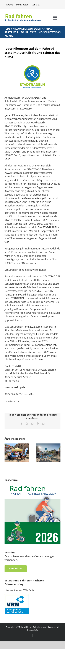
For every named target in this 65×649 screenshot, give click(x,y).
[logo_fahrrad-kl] (23, 13)
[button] (7, 453)
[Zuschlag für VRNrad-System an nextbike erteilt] (48, 445)
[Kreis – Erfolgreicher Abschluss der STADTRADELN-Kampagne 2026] (17, 445)
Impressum (53, 627)
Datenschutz (32, 630)
